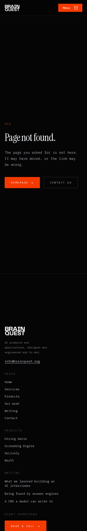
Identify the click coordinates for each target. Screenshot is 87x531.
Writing (11, 411)
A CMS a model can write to (29, 501)
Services (12, 389)
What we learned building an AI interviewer (30, 483)
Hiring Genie (16, 439)
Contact (11, 418)
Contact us (61, 182)
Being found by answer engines (31, 494)
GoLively (12, 453)
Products (12, 396)
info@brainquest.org (22, 361)
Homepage (22, 182)
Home (8, 382)
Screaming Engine (19, 446)
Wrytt (9, 460)
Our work (12, 404)
